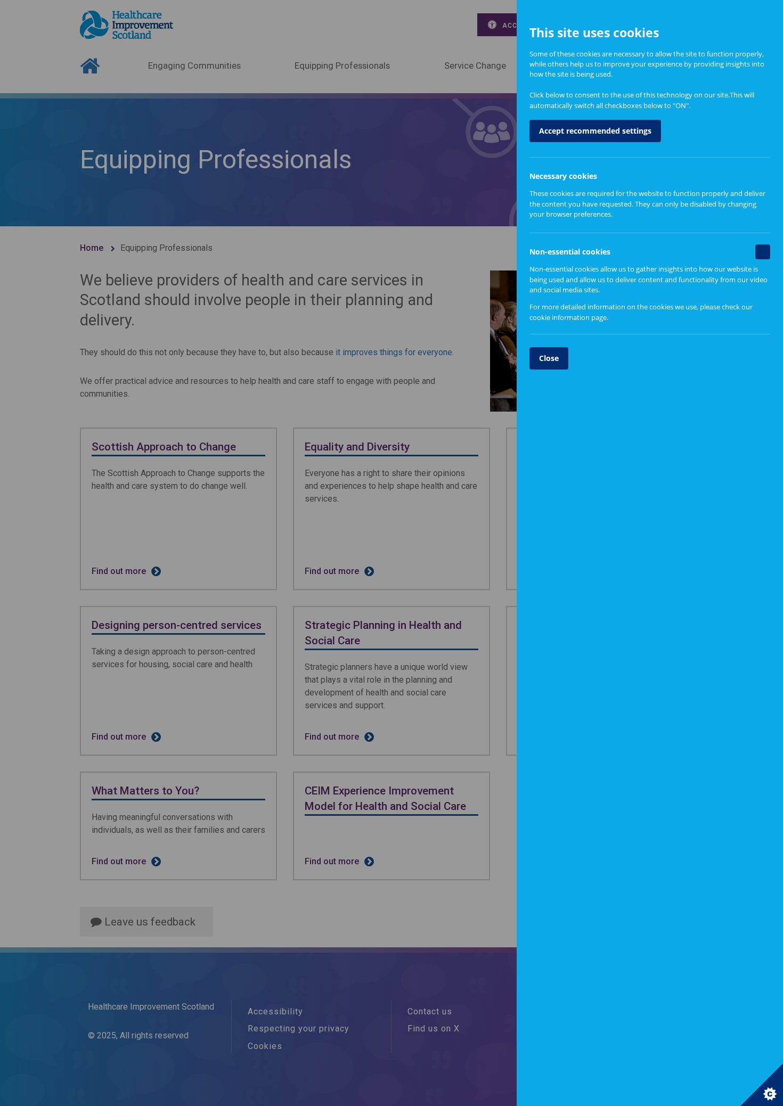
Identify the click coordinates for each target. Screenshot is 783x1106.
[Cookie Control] (761, 1084)
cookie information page (568, 317)
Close (549, 358)
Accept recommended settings (595, 131)
